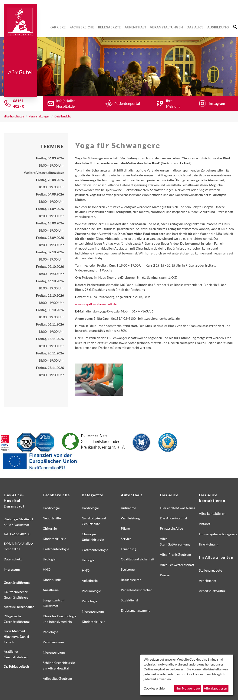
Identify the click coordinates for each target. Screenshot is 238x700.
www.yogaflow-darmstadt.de (95, 304)
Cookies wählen (155, 688)
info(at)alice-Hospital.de (66, 103)
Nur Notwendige (187, 688)
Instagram (217, 103)
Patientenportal (127, 103)
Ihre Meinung (173, 103)
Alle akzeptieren (215, 688)
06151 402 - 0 (18, 103)
